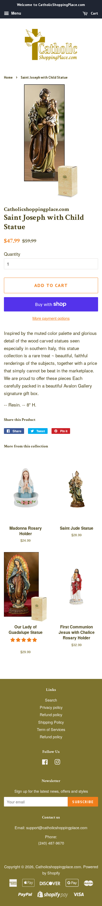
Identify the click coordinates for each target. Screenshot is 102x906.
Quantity (12, 254)
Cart (94, 13)
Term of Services (51, 729)
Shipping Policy (51, 722)
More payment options (51, 318)
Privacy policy (51, 707)
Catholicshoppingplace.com (58, 866)
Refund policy (51, 714)
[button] (24, 639)
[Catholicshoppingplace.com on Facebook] (45, 762)
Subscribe (83, 801)
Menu (15, 13)
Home (8, 77)
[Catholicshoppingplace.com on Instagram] (57, 762)
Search (51, 700)
